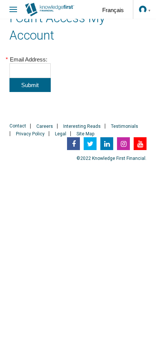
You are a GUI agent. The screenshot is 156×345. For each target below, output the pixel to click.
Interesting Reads (82, 126)
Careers (44, 126)
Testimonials (124, 126)
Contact (17, 126)
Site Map (85, 133)
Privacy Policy (30, 133)
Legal (60, 133)
